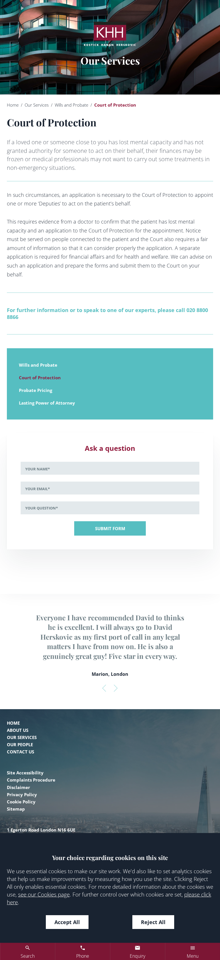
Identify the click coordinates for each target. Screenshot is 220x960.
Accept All (67, 922)
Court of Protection (40, 377)
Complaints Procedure (31, 780)
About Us (17, 730)
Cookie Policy (21, 802)
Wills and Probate (71, 105)
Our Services (37, 105)
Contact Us (20, 752)
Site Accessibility (25, 773)
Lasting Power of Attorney (47, 403)
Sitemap (16, 809)
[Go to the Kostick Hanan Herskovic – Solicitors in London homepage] (110, 34)
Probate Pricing (35, 390)
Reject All (153, 922)
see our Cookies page (44, 894)
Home (13, 105)
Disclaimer (18, 787)
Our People (20, 744)
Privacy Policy (22, 794)
